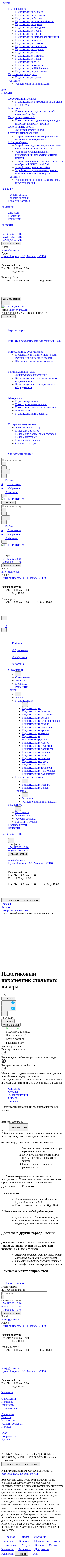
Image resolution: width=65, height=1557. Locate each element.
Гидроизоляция (17, 8)
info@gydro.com (10, 249)
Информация (9, 1407)
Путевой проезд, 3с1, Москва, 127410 (23, 256)
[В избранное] (8, 1003)
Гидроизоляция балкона (29, 11)
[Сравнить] (8, 1008)
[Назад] (18, 673)
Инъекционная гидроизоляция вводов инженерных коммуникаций (37, 122)
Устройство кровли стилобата (32, 167)
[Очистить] (3, 464)
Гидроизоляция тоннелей (30, 64)
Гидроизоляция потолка (29, 55)
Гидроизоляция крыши (28, 33)
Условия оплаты (17, 194)
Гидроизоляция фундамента (31, 71)
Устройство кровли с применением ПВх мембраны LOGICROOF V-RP (39, 163)
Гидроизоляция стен (27, 61)
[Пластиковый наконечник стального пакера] (33, 941)
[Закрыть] (4, 630)
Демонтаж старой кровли (30, 129)
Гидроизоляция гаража (28, 24)
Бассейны (14, 107)
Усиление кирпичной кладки (32, 83)
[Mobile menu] (4, 542)
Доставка (13, 1101)
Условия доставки (18, 197)
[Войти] (3, 622)
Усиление (14, 80)
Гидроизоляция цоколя (28, 77)
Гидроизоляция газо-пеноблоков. (34, 21)
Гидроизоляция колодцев (30, 27)
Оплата (12, 1097)
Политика (14, 215)
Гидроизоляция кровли (28, 30)
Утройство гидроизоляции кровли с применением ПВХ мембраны (36, 172)
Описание (14, 1088)
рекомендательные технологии (19, 1473)
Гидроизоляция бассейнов (30, 15)
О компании (8, 1398)
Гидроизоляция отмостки (30, 43)
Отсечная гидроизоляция (23, 132)
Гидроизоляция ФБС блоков (32, 68)
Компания (7, 1392)
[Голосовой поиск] (5, 471)
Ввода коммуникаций (21, 117)
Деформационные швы (22, 98)
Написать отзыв (18, 1127)
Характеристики (18, 1094)
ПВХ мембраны (18, 142)
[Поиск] (4, 618)
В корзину (8, 1021)
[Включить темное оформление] (5, 303)
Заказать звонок (11, 243)
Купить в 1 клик (11, 1024)
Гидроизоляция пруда (28, 58)
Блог (4, 1432)
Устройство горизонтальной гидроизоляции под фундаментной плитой (36, 154)
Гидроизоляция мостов (28, 39)
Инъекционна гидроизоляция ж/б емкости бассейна (35, 113)
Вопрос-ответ (9, 1436)
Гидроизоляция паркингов (31, 46)
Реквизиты (14, 218)
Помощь (6, 1417)
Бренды (5, 1439)
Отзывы (13, 1091)
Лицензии (14, 212)
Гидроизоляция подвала (29, 49)
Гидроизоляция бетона (28, 18)
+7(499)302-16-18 (11, 233)
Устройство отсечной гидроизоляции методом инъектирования (37, 138)
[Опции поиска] (4, 467)
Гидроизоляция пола (27, 52)
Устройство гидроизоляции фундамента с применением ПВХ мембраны (39, 147)
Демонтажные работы (21, 126)
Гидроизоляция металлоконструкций (37, 36)
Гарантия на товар (19, 200)
